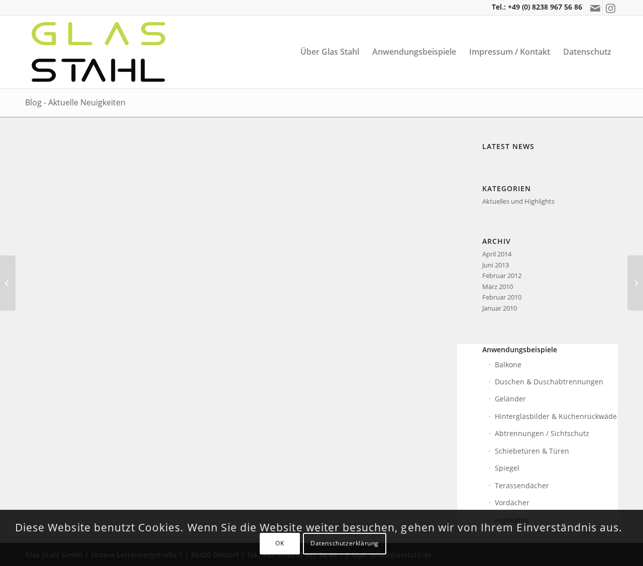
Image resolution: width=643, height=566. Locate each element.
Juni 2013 (495, 264)
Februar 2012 (501, 275)
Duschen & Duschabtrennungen (549, 381)
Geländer (510, 398)
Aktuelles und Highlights (518, 201)
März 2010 (497, 286)
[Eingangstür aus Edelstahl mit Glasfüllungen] (635, 283)
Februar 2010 (501, 297)
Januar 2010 (499, 308)
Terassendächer (522, 485)
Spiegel (507, 468)
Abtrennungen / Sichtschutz (542, 433)
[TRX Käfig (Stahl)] (8, 283)
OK (279, 543)
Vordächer (512, 502)
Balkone (508, 364)
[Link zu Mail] (595, 7)
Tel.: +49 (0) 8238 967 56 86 (537, 7)
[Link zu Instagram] (610, 7)
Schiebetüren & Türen (532, 451)
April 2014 (496, 253)
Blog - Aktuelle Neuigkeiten (75, 102)
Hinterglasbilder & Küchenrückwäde (556, 416)
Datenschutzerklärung (344, 543)
